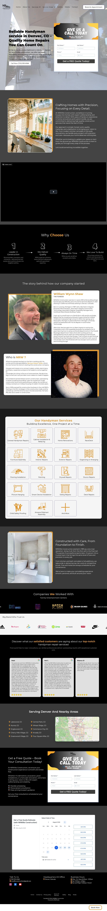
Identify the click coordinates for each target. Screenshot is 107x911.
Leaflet (83, 740)
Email (56, 127)
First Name (34, 120)
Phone (33, 127)
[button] (57, 719)
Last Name (58, 120)
